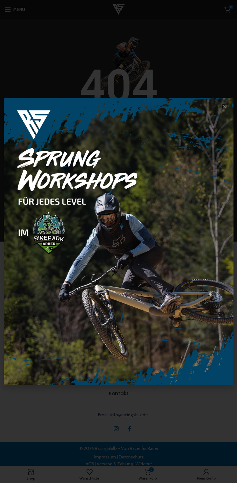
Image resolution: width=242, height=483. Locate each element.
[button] (224, 106)
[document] (118, 241)
